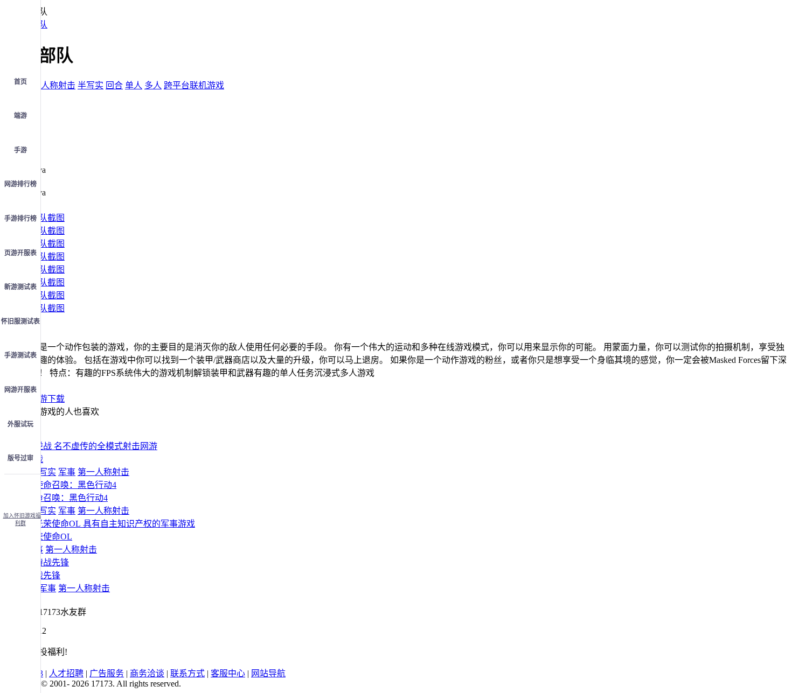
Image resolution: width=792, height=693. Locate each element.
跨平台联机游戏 (194, 85)
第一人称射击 (49, 85)
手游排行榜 (20, 218)
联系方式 (187, 673)
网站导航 (268, 673)
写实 (47, 472)
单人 (133, 85)
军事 (66, 472)
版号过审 (20, 458)
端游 (20, 116)
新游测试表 (20, 287)
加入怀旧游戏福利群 (22, 519)
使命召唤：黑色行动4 (67, 497)
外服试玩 (20, 424)
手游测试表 (20, 355)
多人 (153, 85)
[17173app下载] (20, 490)
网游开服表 (20, 390)
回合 (114, 85)
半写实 (90, 85)
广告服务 (106, 673)
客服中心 (228, 673)
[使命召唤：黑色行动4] (71, 484)
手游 (20, 150)
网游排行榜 (20, 184)
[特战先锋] (47, 562)
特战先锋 (43, 575)
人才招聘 (66, 673)
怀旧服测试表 (20, 321)
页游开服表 (20, 253)
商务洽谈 (147, 673)
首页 (20, 82)
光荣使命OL (49, 536)
